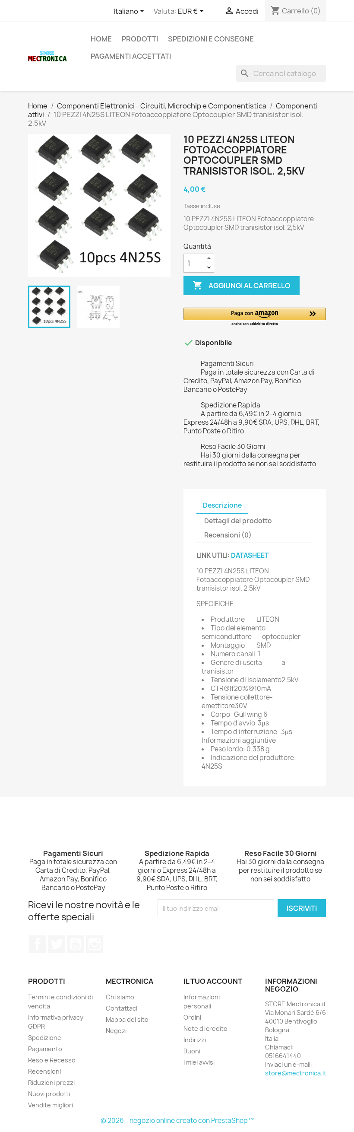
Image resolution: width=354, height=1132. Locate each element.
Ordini (192, 1017)
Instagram (94, 944)
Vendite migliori (50, 1105)
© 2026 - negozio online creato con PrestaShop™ (177, 1120)
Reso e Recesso (52, 1060)
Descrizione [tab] (222, 505)
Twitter (56, 944)
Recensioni (44, 1071)
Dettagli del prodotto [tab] (238, 520)
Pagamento (45, 1049)
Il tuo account (212, 981)
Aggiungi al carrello (242, 285)
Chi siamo (120, 997)
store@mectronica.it (295, 1073)
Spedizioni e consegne (211, 39)
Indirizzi (194, 1040)
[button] (254, 317)
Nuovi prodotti (49, 1094)
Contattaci (121, 1008)
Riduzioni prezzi (51, 1082)
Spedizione (44, 1037)
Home (101, 39)
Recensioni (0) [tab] (228, 535)
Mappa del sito (127, 1019)
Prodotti (140, 39)
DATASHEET (250, 555)
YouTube (75, 944)
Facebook (37, 944)
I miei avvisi (199, 1062)
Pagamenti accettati (131, 56)
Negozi (116, 1031)
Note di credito (205, 1028)
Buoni (191, 1051)
